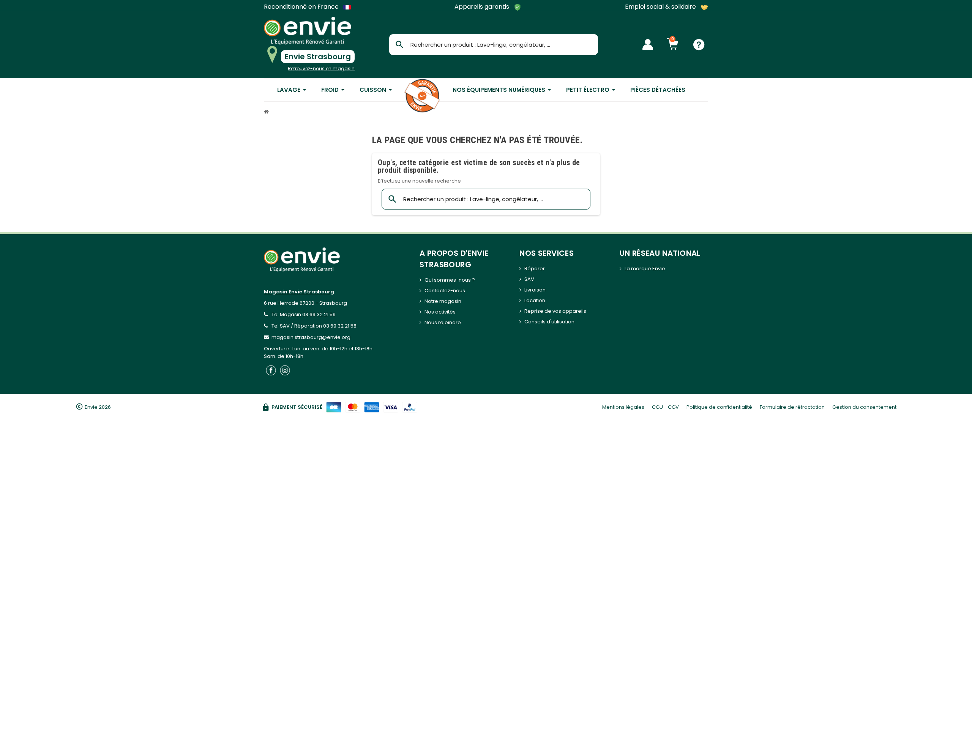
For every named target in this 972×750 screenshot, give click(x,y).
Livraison (535, 289)
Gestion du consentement (864, 407)
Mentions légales (623, 407)
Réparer (534, 268)
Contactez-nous (444, 290)
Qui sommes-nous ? (449, 280)
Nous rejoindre (442, 322)
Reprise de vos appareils (555, 311)
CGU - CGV (665, 407)
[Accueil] (267, 112)
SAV (529, 279)
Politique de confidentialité (719, 407)
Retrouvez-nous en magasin (321, 68)
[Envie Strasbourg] (307, 31)
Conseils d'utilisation (549, 321)
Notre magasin (442, 301)
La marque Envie (645, 268)
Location (534, 300)
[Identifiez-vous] (647, 44)
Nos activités (440, 311)
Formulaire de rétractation (792, 407)
